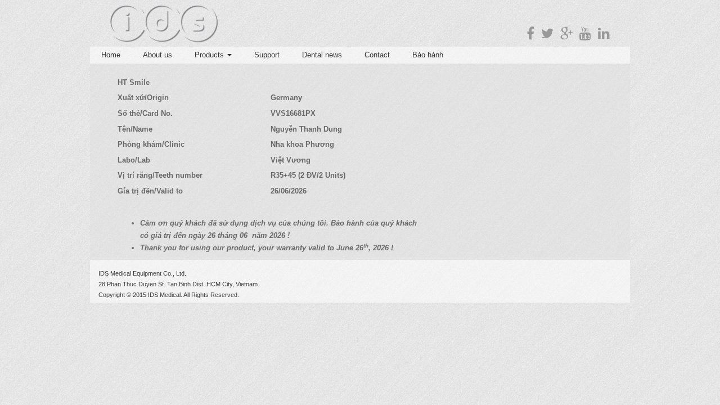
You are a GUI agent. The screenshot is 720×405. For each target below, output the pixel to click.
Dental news (322, 55)
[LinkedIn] (604, 33)
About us (157, 55)
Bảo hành (427, 55)
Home (110, 55)
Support (267, 55)
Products (210, 55)
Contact (377, 55)
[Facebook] (530, 33)
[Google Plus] (566, 33)
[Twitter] (547, 33)
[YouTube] (585, 33)
